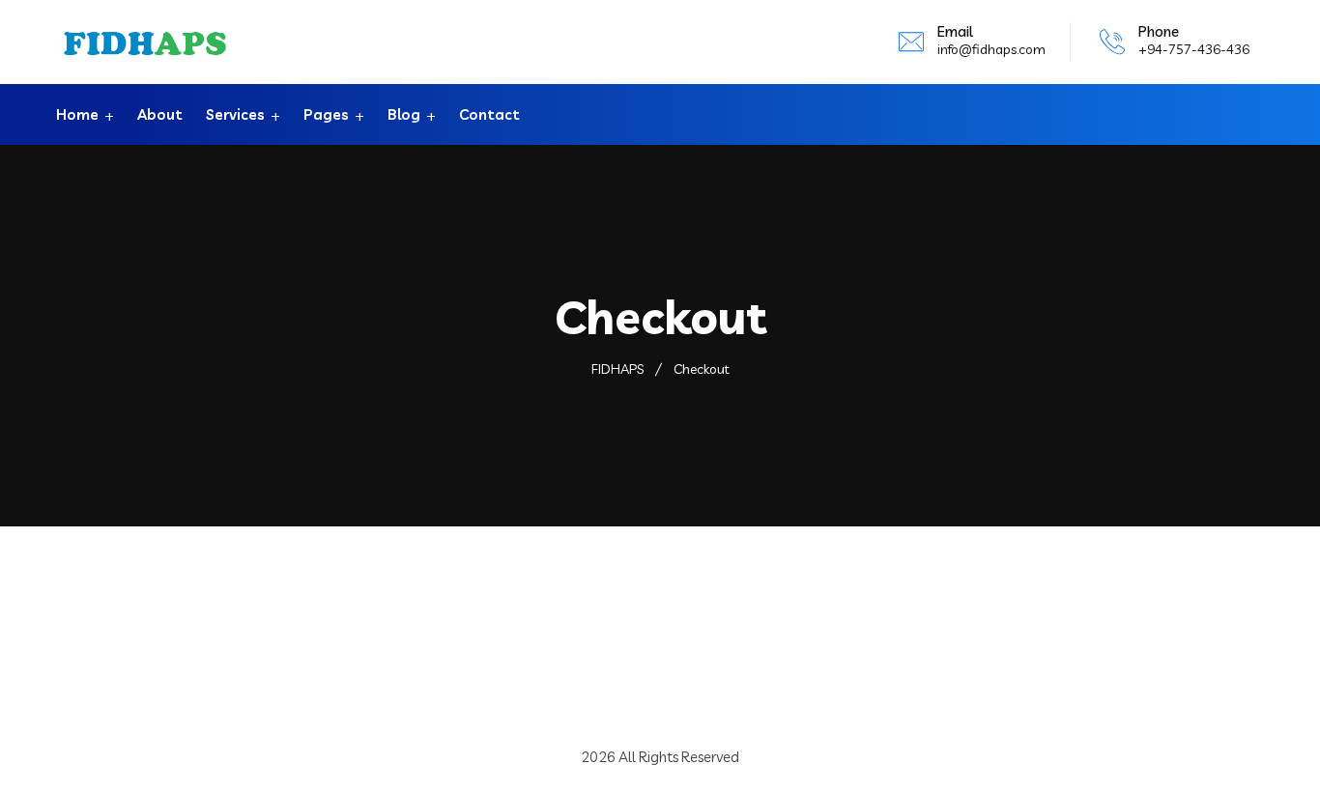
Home (77, 114)
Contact (489, 114)
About (160, 114)
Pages (326, 114)
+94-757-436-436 (1193, 49)
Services (235, 114)
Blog (403, 114)
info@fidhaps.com (991, 49)
